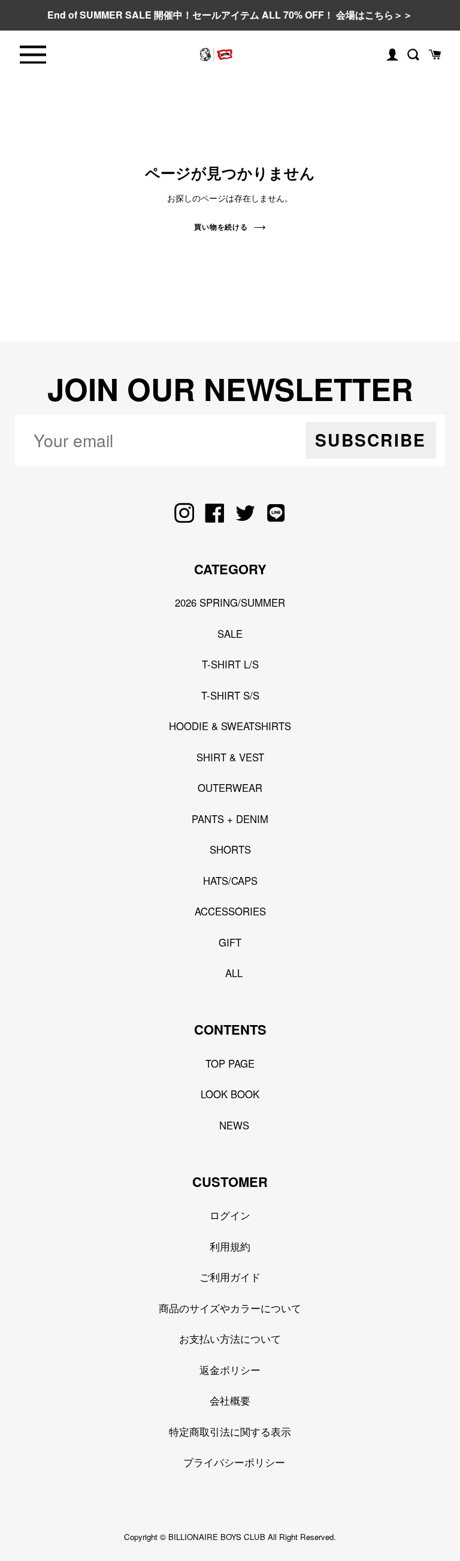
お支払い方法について (230, 1338)
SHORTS (230, 849)
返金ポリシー (230, 1370)
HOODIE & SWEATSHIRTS (230, 726)
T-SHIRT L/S (230, 664)
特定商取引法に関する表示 (230, 1431)
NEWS (234, 1125)
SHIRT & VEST (230, 757)
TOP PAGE (230, 1063)
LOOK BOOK (230, 1094)
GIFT (230, 942)
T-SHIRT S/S (230, 695)
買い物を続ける (221, 226)
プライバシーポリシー (234, 1462)
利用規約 (230, 1246)
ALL (234, 973)
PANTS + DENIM (230, 819)
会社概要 (230, 1400)
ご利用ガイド (230, 1277)
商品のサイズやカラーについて (230, 1308)
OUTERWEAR (230, 787)
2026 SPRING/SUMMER (230, 602)
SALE (230, 633)
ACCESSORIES (230, 911)
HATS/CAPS (230, 880)
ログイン (230, 1215)
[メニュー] (33, 55)
